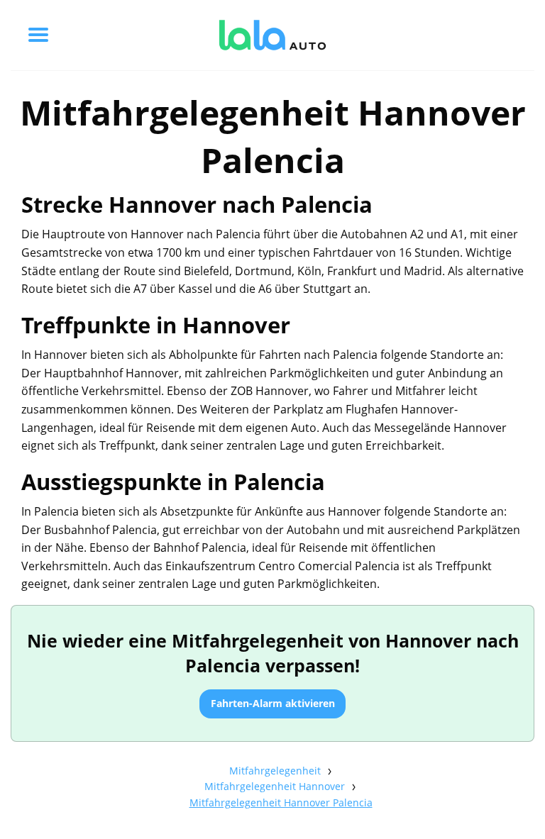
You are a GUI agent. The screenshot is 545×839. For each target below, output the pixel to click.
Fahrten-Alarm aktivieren (273, 703)
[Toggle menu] (38, 34)
